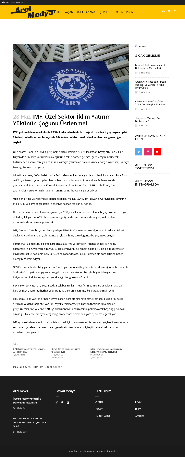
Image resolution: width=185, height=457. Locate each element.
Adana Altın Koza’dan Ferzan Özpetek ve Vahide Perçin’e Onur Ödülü (150, 84)
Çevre (138, 402)
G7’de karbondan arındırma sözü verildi (29, 349)
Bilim (138, 409)
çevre (26, 366)
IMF (42, 366)
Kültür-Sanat (102, 415)
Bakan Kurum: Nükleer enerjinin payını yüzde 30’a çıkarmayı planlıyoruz (106, 350)
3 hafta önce (144, 72)
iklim (35, 366)
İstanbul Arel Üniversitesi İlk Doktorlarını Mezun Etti (150, 66)
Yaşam (99, 408)
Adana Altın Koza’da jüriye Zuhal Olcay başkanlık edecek (151, 103)
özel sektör (54, 366)
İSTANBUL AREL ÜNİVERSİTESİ (14, 2)
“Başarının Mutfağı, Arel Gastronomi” (148, 119)
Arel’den (139, 416)
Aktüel (99, 401)
